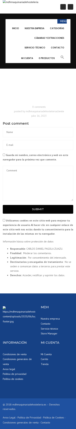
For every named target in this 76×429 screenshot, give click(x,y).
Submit (38, 209)
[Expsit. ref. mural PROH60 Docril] (38, 77)
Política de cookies (13, 379)
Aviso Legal (9, 417)
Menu (63, 21)
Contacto (45, 323)
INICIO (15, 28)
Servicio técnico (35, 47)
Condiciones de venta (15, 354)
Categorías (57, 28)
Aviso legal (9, 369)
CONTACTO (57, 47)
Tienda (45, 364)
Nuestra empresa (50, 318)
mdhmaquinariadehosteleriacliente (45, 111)
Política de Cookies (53, 417)
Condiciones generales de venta (17, 361)
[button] (62, 57)
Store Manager (49, 333)
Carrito (44, 359)
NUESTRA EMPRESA (34, 28)
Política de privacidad (14, 374)
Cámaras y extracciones (49, 38)
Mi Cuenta (27, 58)
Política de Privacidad (29, 417)
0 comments (39, 107)
